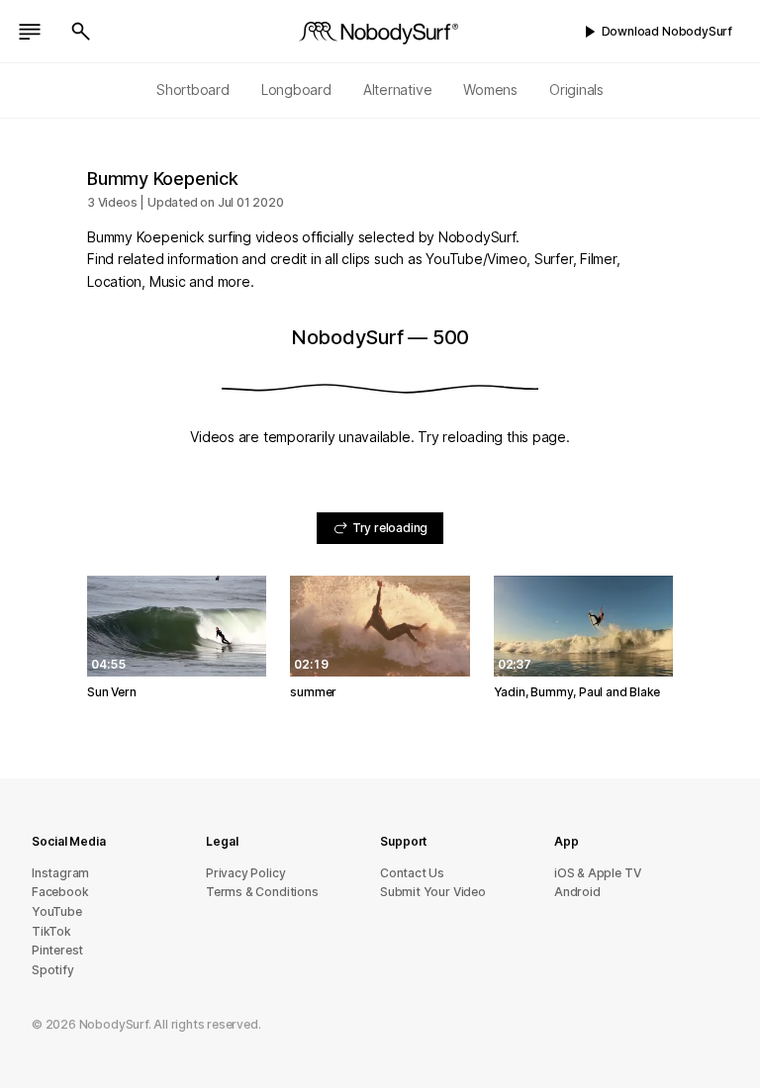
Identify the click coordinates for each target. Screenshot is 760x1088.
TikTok (51, 931)
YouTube (57, 911)
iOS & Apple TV (597, 872)
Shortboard (193, 89)
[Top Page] (380, 31)
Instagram (60, 872)
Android (577, 891)
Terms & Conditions (262, 891)
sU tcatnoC (412, 872)
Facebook (60, 891)
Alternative (397, 89)
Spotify (53, 969)
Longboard (296, 89)
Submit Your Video (433, 891)
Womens (490, 89)
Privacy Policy (245, 872)
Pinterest (57, 950)
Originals (576, 89)
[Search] (81, 31)
